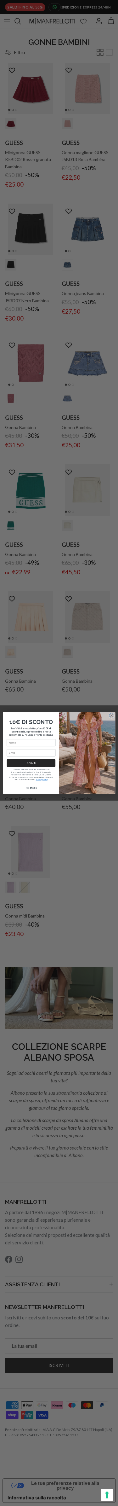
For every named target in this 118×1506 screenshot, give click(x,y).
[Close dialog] (111, 715)
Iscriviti (31, 763)
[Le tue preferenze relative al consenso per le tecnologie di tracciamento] (107, 1495)
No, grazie (31, 788)
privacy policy (42, 779)
